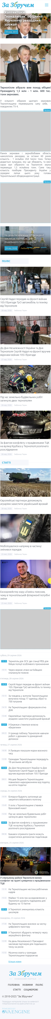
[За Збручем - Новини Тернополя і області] (18, 5)
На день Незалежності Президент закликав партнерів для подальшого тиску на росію (27, 944)
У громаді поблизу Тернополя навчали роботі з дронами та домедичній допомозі (28, 736)
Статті (17, 989)
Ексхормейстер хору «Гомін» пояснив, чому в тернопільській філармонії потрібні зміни (25, 595)
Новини (28, 985)
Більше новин (14, 961)
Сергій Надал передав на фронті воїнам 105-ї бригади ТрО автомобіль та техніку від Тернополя (24, 302)
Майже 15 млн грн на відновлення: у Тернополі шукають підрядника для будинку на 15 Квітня (27, 901)
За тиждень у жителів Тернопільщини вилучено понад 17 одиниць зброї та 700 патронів (28, 699)
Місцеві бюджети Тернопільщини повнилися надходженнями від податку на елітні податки (29, 782)
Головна (14, 985)
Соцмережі (31, 989)
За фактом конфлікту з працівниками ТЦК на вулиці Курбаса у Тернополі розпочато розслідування (24, 446)
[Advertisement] (25, 131)
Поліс (39, 985)
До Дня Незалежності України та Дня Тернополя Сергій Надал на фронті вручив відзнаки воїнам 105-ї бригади (25, 351)
